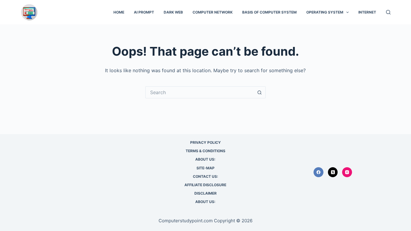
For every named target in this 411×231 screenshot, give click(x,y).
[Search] (388, 12)
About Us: (205, 159)
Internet (367, 12)
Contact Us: (205, 176)
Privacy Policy (205, 142)
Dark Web (173, 12)
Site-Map (205, 168)
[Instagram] (347, 172)
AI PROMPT (144, 12)
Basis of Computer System (269, 12)
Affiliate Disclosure (205, 185)
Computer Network (213, 12)
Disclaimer (205, 193)
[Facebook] (318, 172)
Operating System (324, 12)
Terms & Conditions (205, 151)
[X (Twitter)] (333, 172)
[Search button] (260, 92)
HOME (118, 12)
